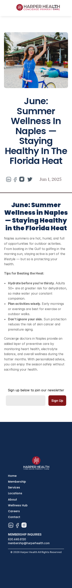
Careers (14, 511)
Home (12, 476)
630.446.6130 (17, 539)
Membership (17, 482)
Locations (15, 493)
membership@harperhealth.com (29, 543)
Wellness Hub (18, 505)
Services (14, 487)
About (12, 500)
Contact (14, 517)
